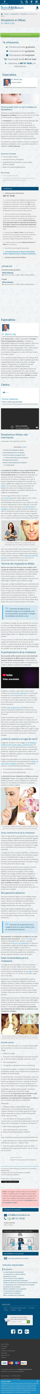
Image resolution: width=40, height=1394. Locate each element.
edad (30, 971)
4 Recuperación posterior (10, 460)
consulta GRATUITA (20, 35)
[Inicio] (2, 14)
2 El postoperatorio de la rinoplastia (13, 453)
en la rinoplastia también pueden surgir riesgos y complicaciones (18, 744)
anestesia (7, 498)
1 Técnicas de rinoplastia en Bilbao (13, 450)
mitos (31, 939)
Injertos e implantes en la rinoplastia (14, 1289)
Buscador (31, 1308)
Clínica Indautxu (7, 273)
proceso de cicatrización (19, 693)
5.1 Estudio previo (9, 465)
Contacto (13, 1310)
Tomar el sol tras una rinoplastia (13, 1278)
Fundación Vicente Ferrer (25, 1369)
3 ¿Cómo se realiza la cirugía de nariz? (14, 455)
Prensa (6, 1310)
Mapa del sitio (5, 1355)
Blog (19, 1310)
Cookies (3, 1348)
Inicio (5, 1308)
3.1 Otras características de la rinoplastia (16, 457)
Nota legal (4, 1353)
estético (3, 486)
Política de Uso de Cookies (13, 1390)
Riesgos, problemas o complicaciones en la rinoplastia (20, 1282)
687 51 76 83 (26, 63)
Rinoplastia (23, 14)
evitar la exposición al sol (15, 708)
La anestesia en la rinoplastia (12, 1291)
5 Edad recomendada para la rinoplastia (15, 462)
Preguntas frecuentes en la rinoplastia (15, 1280)
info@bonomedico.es (19, 1214)
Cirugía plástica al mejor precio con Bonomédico (18, 1231)
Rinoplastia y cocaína (9, 1276)
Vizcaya (6, 14)
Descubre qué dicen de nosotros (18, 1258)
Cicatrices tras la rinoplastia (12, 1293)
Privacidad (4, 1346)
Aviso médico (5, 1344)
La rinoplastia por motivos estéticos (14, 1274)
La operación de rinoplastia (11, 1287)
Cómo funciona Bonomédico (18, 1308)
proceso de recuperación (21, 943)
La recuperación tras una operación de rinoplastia (19, 1285)
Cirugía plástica (14, 14)
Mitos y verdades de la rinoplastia (13, 1295)
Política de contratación (8, 1351)
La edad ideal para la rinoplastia (13, 1272)
